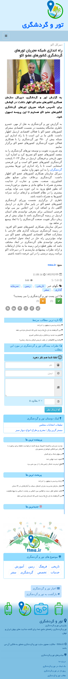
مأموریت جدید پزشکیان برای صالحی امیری (45, 335)
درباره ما (62, 661)
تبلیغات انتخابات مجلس (51, 424)
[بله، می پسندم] (59, 301)
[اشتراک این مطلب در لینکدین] (13, 308)
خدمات (55, 572)
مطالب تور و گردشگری (57, 675)
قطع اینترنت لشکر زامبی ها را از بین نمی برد (44, 464)
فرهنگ (43, 566)
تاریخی (40, 286)
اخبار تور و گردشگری (45, 588)
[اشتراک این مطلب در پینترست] (19, 308)
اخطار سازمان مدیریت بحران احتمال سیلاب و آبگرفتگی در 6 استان (37, 486)
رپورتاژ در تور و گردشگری (55, 671)
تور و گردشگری (42, 24)
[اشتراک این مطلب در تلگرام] (38, 308)
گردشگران (56, 169)
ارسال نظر (52, 409)
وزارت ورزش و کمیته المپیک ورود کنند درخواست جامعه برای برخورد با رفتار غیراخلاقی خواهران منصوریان (35, 447)
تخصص (41, 572)
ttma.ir (52, 264)
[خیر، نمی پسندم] (43, 301)
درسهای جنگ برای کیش (53, 454)
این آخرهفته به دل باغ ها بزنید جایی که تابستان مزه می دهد (38, 330)
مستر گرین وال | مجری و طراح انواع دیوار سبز (39, 430)
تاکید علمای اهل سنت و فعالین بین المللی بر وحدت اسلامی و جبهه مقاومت (34, 491)
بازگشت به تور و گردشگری (42, 594)
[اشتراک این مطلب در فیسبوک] (32, 308)
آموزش (19, 566)
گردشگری (26, 572)
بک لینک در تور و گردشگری (54, 666)
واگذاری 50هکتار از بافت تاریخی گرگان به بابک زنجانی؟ (40, 340)
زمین (27, 286)
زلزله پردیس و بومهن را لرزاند (49, 325)
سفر (46, 289)
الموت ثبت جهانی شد (54, 459)
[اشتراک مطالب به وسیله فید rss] (7, 308)
